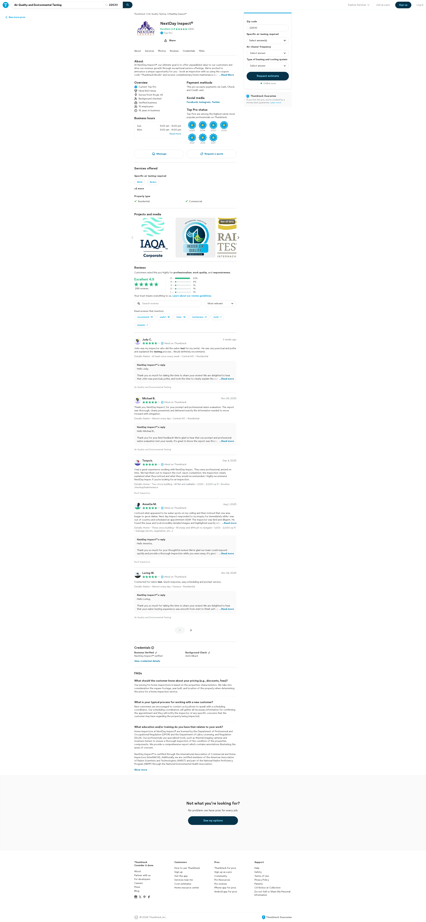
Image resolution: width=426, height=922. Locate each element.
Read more (175, 133)
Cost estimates (182, 883)
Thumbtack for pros (225, 868)
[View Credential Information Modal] (152, 647)
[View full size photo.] (154, 238)
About (137, 51)
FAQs (202, 51)
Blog (136, 891)
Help (256, 868)
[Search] (127, 5)
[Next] (191, 630)
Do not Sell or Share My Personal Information (272, 893)
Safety (258, 872)
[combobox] (57, 5)
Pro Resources (222, 879)
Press (137, 887)
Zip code (252, 21)
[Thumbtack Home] (5, 5)
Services (149, 51)
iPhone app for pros (225, 887)
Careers (138, 883)
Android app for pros (225, 891)
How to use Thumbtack (187, 868)
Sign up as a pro (223, 872)
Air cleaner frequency (259, 46)
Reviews (174, 51)
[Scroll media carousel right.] (238, 237)
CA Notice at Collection (267, 887)
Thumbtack (139, 14)
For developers (142, 879)
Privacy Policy (261, 879)
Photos (162, 51)
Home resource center (186, 887)
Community (220, 876)
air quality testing (157, 14)
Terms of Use (261, 876)
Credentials (189, 51)
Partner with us (142, 875)
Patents (258, 883)
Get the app (181, 876)
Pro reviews (220, 883)
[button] (146, 32)
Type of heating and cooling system (267, 59)
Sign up (178, 872)
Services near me (183, 879)
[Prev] (180, 630)
